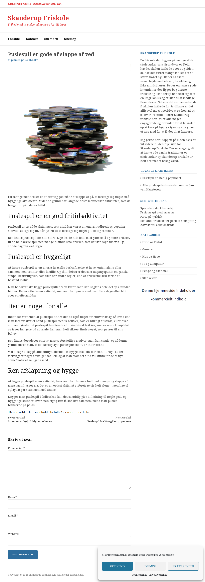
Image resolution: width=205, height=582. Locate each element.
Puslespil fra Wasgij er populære (109, 419)
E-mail (13, 515)
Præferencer (183, 566)
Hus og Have (151, 256)
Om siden (51, 39)
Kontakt (32, 39)
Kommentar (16, 448)
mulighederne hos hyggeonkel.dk (66, 351)
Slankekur (149, 278)
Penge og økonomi (155, 271)
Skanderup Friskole (38, 18)
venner (32, 271)
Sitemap (70, 39)
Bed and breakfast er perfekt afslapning (168, 220)
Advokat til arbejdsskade (157, 225)
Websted (13, 533)
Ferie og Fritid (152, 242)
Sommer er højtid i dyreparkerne (30, 419)
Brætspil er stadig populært (161, 178)
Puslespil (14, 226)
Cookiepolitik (139, 574)
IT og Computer (153, 263)
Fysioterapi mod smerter (157, 212)
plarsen (15, 59)
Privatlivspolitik (158, 574)
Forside (14, 39)
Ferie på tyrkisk (151, 216)
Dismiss (150, 566)
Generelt (148, 249)
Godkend (117, 566)
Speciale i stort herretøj (156, 208)
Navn (12, 497)
